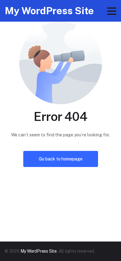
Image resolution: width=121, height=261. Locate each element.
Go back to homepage (61, 158)
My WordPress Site (49, 10)
